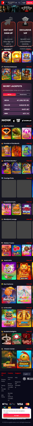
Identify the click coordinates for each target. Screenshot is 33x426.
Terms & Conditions (3, 388)
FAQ (16, 377)
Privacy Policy (3, 380)
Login (23, 3)
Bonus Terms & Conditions (10, 386)
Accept (16, 415)
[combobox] (27, 374)
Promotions (10, 378)
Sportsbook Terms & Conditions (10, 396)
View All (29, 67)
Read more (23, 94)
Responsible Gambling (18, 384)
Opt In (9, 94)
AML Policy (3, 396)
